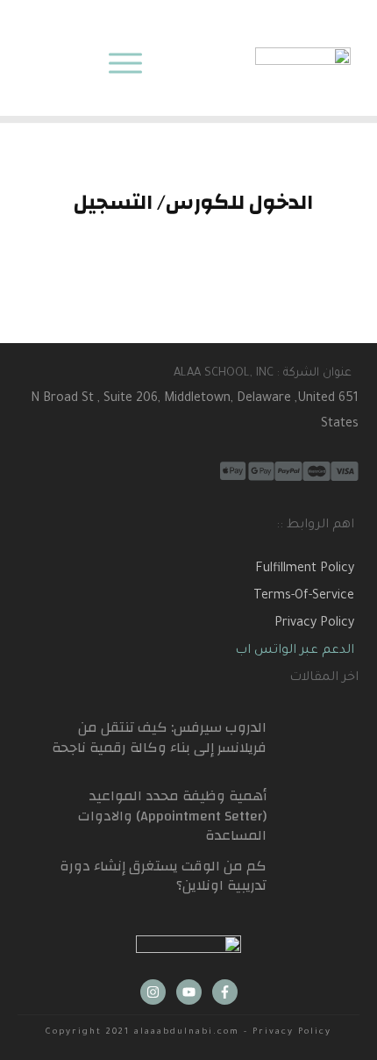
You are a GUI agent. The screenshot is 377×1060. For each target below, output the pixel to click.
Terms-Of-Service (303, 597)
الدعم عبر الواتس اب (294, 651)
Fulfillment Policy (304, 569)
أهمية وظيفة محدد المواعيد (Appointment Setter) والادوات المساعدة (172, 816)
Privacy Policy (314, 624)
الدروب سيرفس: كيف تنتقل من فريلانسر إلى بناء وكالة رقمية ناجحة (159, 737)
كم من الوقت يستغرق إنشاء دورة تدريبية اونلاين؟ (163, 876)
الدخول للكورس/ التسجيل (193, 202)
